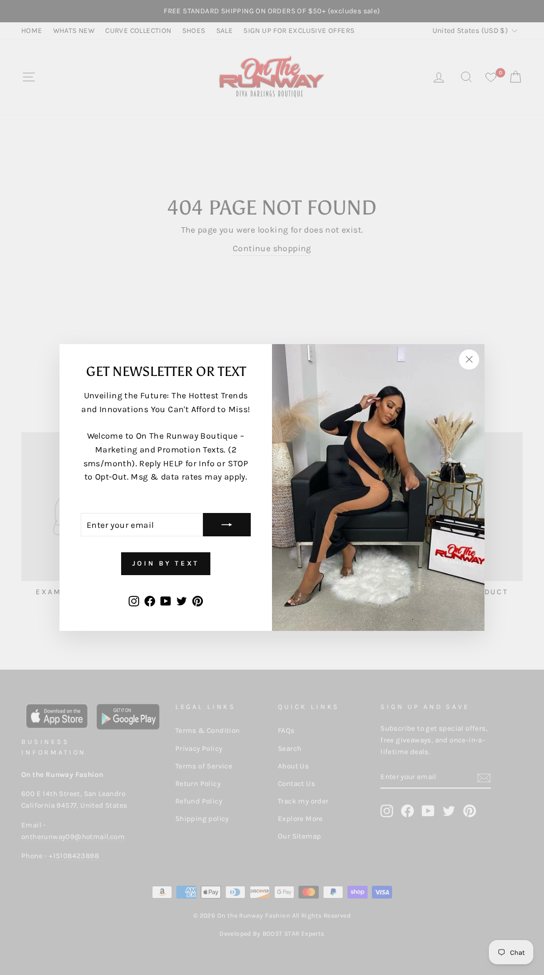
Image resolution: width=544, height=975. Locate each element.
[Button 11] (227, 524)
